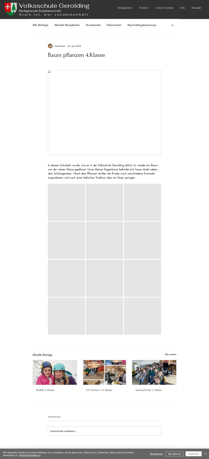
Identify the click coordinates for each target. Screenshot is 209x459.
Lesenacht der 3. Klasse (149, 390)
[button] (165, 8)
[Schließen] (205, 454)
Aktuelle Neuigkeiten (67, 25)
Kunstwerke (93, 25)
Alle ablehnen (174, 453)
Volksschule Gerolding (54, 6)
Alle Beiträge (40, 25)
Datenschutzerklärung (30, 455)
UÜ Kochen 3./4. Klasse (99, 390)
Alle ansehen (170, 354)
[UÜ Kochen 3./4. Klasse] (104, 372)
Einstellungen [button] (156, 453)
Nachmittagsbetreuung (142, 25)
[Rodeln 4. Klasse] (55, 372)
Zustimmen (193, 453)
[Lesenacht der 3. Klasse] (154, 372)
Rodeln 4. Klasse (45, 390)
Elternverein (114, 25)
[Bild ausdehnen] (66, 202)
